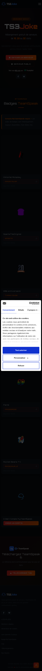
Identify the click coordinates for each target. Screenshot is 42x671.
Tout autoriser (21, 350)
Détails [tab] (21, 310)
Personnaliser (19, 358)
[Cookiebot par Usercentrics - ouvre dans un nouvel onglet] (29, 303)
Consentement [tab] (9, 310)
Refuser (21, 365)
